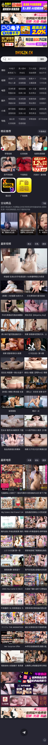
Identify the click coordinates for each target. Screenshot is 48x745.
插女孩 (12, 119)
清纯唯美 (22, 103)
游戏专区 (42, 68)
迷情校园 (11, 113)
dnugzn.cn (24, 52)
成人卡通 (32, 88)
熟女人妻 (11, 83)
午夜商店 (22, 119)
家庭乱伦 (22, 109)
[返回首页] (44, 739)
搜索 (42, 59)
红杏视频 (11, 123)
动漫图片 (42, 99)
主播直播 (32, 83)
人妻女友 (32, 109)
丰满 (29, 460)
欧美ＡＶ (32, 78)
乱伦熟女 (32, 93)
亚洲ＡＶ (11, 78)
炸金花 (22, 73)
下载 (44, 203)
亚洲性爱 (11, 88)
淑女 (37, 460)
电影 (3, 90)
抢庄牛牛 (42, 73)
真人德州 (22, 68)
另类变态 (42, 93)
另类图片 (42, 103)
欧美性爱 (42, 88)
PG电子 (12, 68)
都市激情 (11, 109)
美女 (29, 244)
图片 (3, 100)
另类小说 (22, 113)
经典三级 (22, 93)
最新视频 (6, 243)
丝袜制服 (22, 83)
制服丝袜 (11, 93)
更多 (44, 244)
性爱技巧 (42, 113)
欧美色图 (32, 99)
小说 (3, 110)
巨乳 (37, 244)
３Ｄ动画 (42, 78)
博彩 (3, 70)
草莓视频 (32, 119)
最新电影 (6, 460)
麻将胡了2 (12, 73)
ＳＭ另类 (42, 83)
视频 (3, 80)
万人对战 (32, 68)
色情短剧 (22, 123)
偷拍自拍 (22, 88)
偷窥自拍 (11, 99)
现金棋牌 (32, 73)
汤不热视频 (42, 119)
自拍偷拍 (22, 78)
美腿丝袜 (11, 103)
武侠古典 (42, 109)
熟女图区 (32, 103)
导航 (3, 120)
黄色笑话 (32, 113)
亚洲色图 (22, 99)
